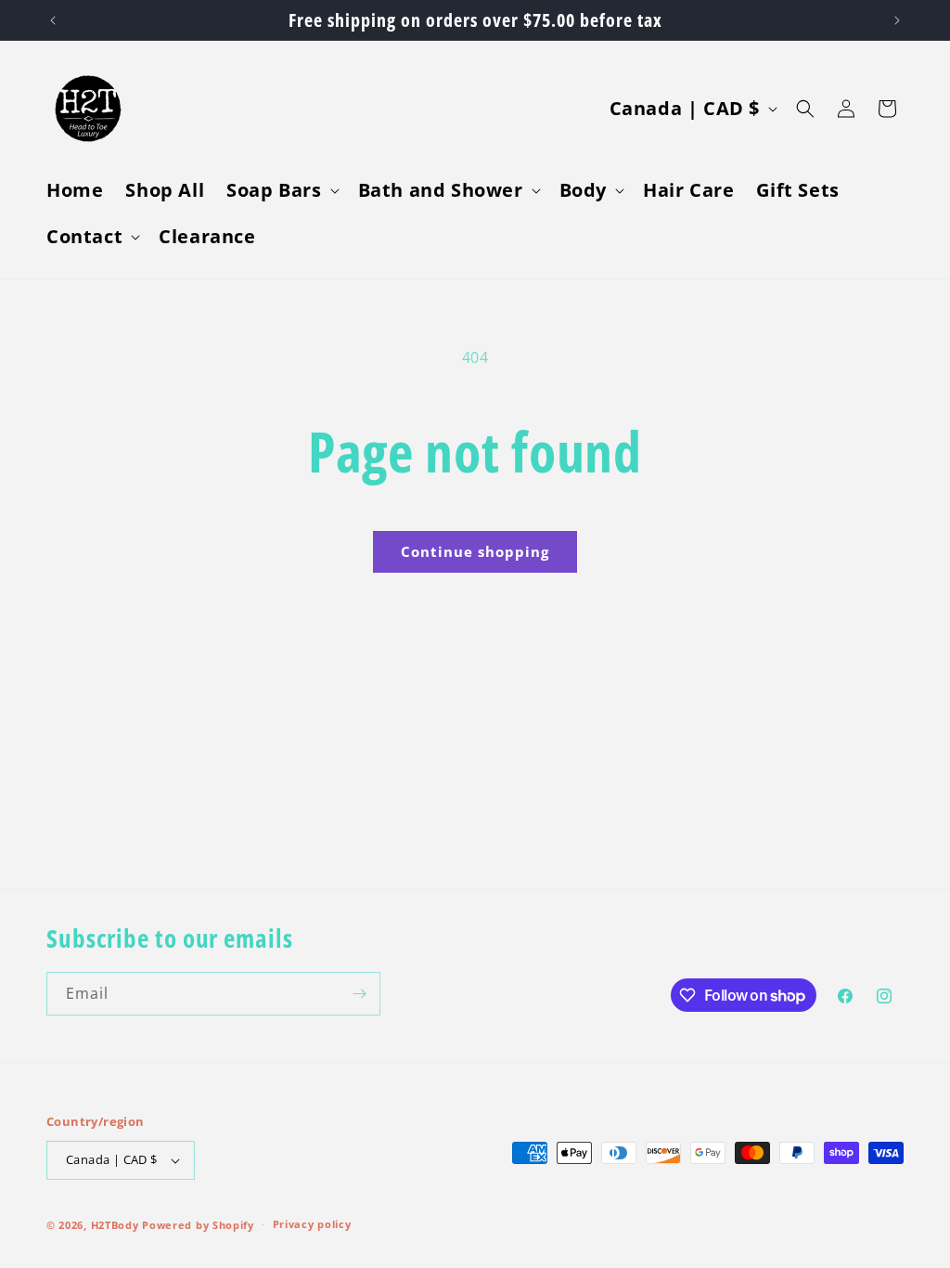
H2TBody (115, 1225)
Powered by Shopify (198, 1225)
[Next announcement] (897, 20)
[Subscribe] (359, 994)
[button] (280, 190)
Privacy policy (312, 1224)
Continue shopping (475, 551)
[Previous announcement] (52, 20)
